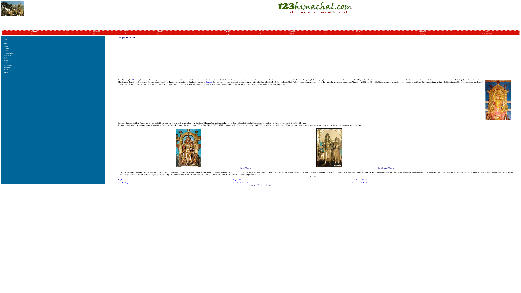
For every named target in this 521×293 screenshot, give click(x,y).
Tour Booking (7, 67)
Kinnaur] (6, 62)
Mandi (357, 31)
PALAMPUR (7, 55)
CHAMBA (6, 51)
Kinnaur (96, 34)
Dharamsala (96, 31)
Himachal (34, 31)
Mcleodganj (293, 34)
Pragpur (228, 34)
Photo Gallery (7, 70)
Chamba (293, 31)
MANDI (6, 58)
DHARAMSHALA (9, 53)
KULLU (6, 46)
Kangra (160, 31)
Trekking (422, 34)
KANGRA (6, 48)
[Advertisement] (261, 23)
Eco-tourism (160, 34)
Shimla (487, 31)
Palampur (422, 31)
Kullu (228, 31)
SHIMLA (6, 43)
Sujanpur (34, 34)
